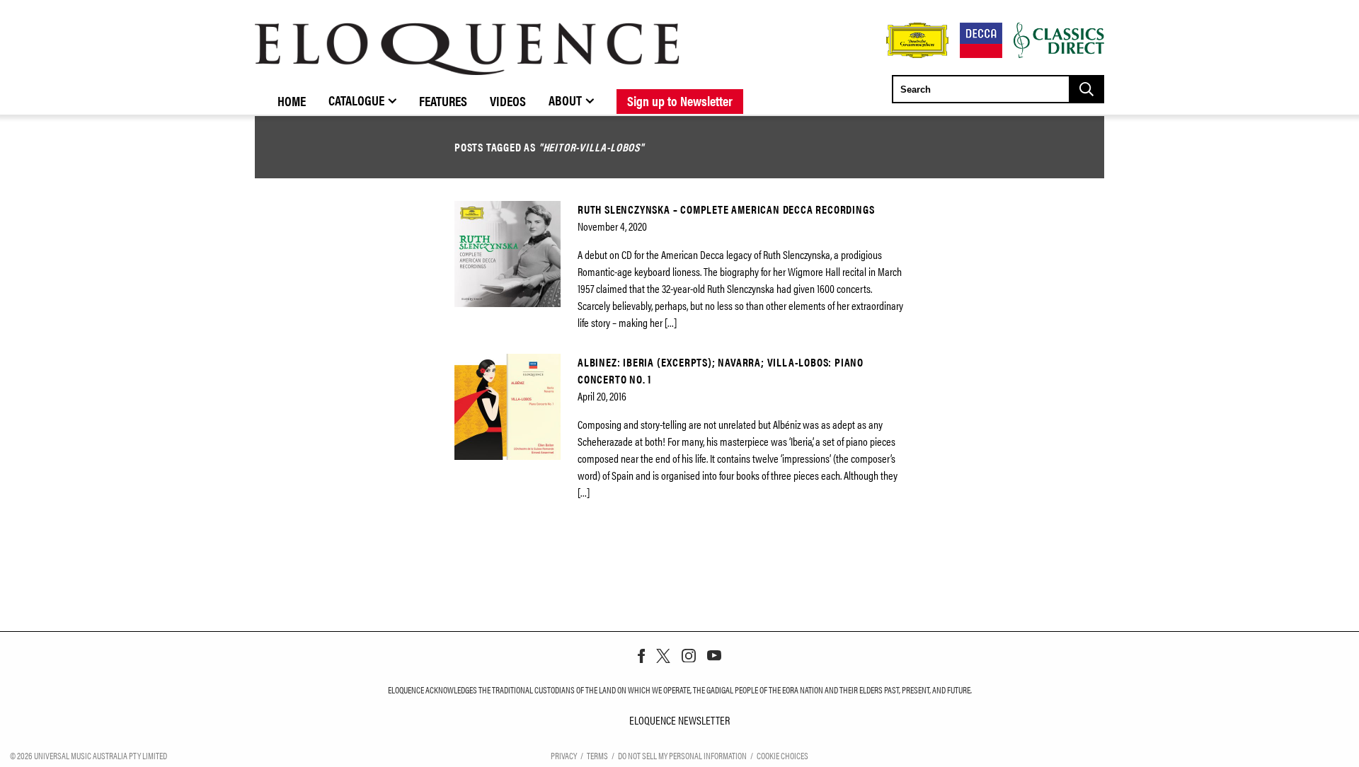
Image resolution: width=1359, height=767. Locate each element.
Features (443, 100)
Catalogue (356, 100)
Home (291, 100)
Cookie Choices (782, 755)
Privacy (564, 755)
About (565, 100)
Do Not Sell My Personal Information (682, 755)
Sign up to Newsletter (680, 100)
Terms (597, 755)
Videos (508, 100)
